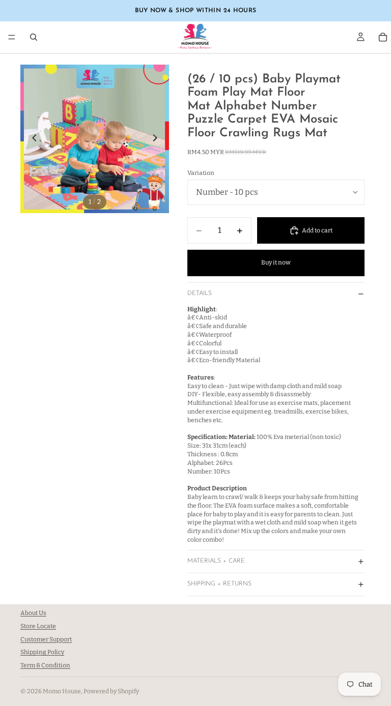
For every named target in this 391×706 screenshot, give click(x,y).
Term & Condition (45, 665)
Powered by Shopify (111, 691)
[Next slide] (158, 139)
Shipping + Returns (219, 584)
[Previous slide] (31, 139)
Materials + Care (216, 561)
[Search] (33, 37)
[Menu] (11, 37)
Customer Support (46, 639)
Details (199, 293)
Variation (200, 172)
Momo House (62, 691)
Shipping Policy (42, 652)
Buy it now (276, 262)
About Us (33, 612)
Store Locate (38, 626)
